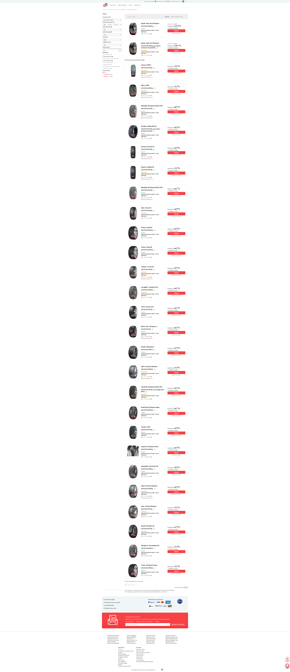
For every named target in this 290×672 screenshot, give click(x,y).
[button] (287, 658)
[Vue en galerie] (182, 16)
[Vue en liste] (180, 16)
